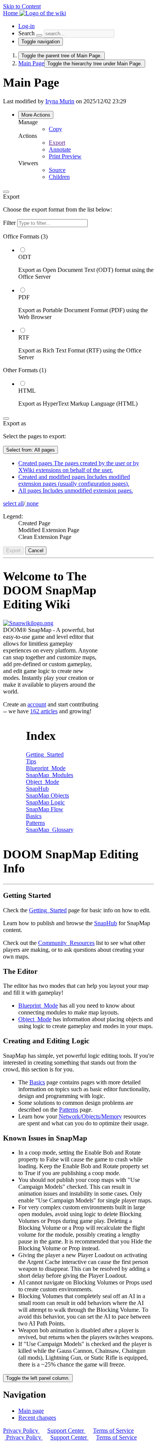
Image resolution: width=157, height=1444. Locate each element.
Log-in (26, 26)
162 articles (44, 711)
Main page (31, 1411)
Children (59, 177)
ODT (24, 257)
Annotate (60, 149)
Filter (10, 223)
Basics (34, 816)
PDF (24, 297)
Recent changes (37, 1417)
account (36, 704)
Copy (55, 129)
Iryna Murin (59, 101)
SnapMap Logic (45, 802)
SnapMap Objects (47, 795)
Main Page (31, 63)
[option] (86, 263)
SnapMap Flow (44, 809)
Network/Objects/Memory (90, 1116)
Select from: (30, 450)
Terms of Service (113, 1430)
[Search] (39, 35)
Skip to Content (22, 6)
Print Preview (65, 156)
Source (57, 170)
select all (13, 503)
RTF (23, 337)
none (31, 503)
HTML (27, 390)
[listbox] (78, 320)
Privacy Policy (21, 1430)
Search (26, 33)
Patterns (35, 823)
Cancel (35, 550)
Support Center (66, 1430)
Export (57, 142)
